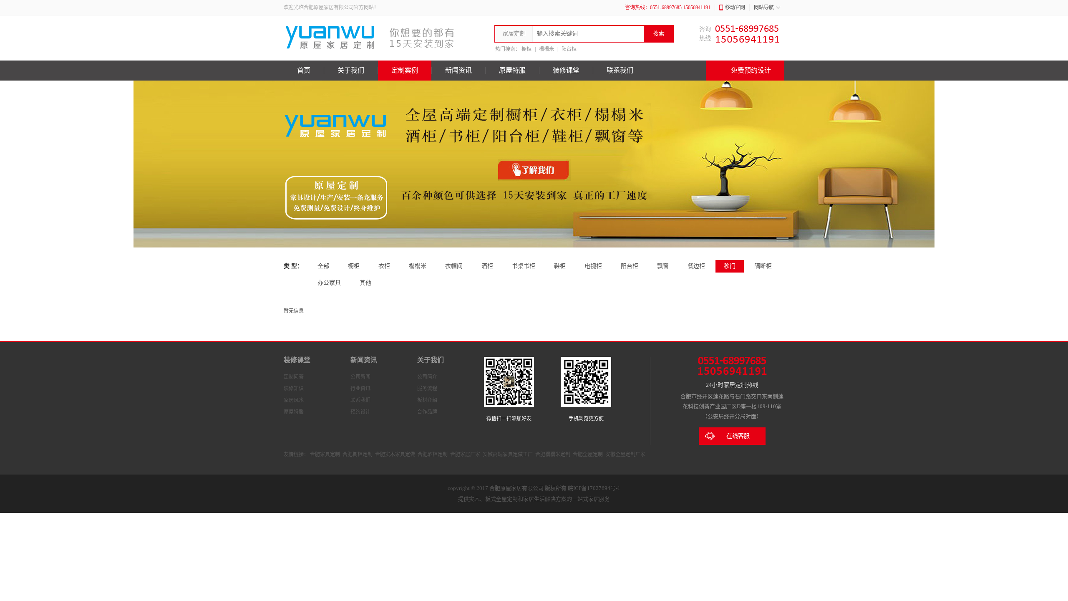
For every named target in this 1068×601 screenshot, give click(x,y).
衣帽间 (454, 266)
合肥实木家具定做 (395, 454)
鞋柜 (560, 266)
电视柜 (593, 266)
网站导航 (764, 7)
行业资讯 (360, 388)
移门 (730, 266)
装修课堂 (566, 70)
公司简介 (427, 377)
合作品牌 (427, 412)
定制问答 (294, 377)
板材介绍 (427, 400)
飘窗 (663, 266)
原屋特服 (512, 70)
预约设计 (360, 412)
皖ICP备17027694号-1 (594, 488)
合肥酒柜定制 (433, 454)
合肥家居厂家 (465, 454)
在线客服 (738, 436)
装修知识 (294, 388)
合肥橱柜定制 (358, 454)
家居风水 (294, 400)
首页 (303, 70)
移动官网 (735, 7)
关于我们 (351, 70)
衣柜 (384, 266)
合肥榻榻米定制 (552, 454)
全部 (323, 266)
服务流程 (427, 388)
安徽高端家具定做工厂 (508, 454)
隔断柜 (763, 266)
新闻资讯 (458, 70)
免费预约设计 (751, 70)
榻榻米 (546, 49)
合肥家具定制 (325, 454)
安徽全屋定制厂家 (625, 454)
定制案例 (404, 70)
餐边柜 (696, 266)
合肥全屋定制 (588, 454)
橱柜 (526, 49)
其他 (365, 283)
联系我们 (620, 70)
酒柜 (487, 266)
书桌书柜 (523, 266)
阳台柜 (569, 49)
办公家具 (329, 283)
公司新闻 (360, 377)
